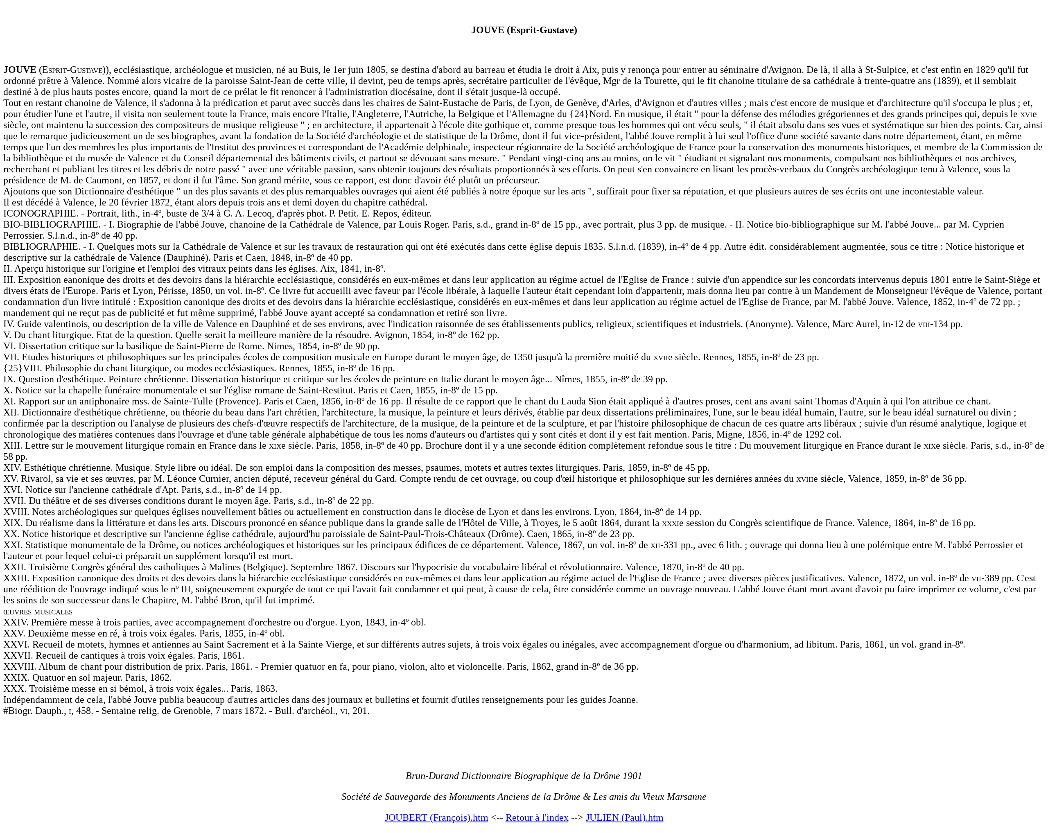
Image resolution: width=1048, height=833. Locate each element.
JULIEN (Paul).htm (625, 817)
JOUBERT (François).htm (436, 817)
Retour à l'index (537, 817)
